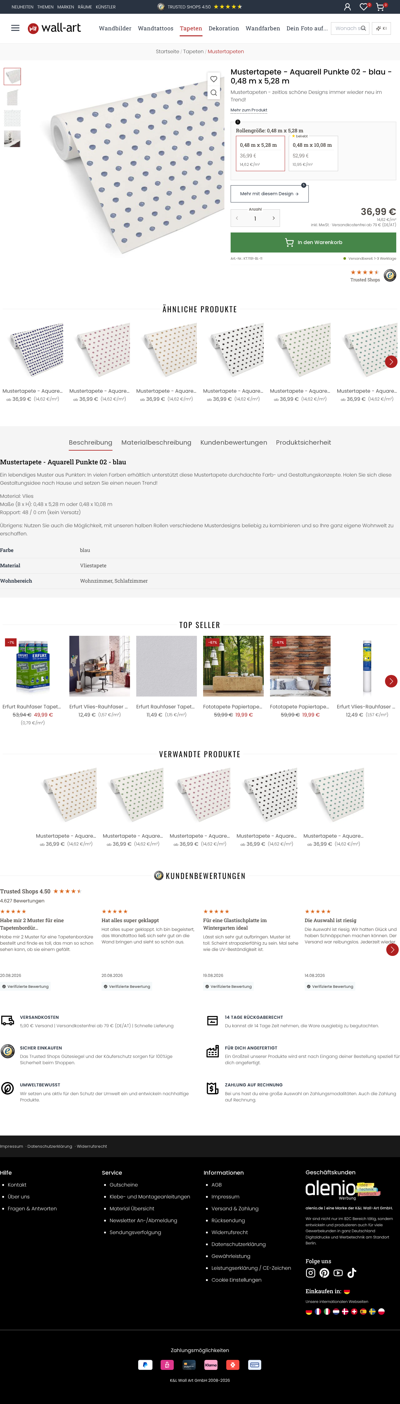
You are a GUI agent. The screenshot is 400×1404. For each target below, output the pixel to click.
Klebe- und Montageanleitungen (150, 1196)
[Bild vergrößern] (214, 92)
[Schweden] (372, 1311)
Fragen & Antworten (32, 1208)
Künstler (106, 7)
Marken (65, 7)
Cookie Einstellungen (237, 1280)
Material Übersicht (132, 1208)
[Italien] (327, 1311)
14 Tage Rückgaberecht (254, 1017)
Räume (85, 7)
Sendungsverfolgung (135, 1232)
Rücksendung (228, 1220)
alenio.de (314, 1208)
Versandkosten (39, 1017)
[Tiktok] (352, 1273)
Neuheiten (23, 7)
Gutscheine (124, 1184)
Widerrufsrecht (92, 1146)
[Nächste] (391, 361)
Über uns (19, 1196)
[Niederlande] (336, 1311)
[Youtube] (338, 1273)
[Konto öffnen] (347, 7)
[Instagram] (311, 1273)
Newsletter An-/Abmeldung (143, 1220)
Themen (45, 7)
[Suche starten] (363, 28)
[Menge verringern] (237, 218)
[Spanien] (363, 1311)
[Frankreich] (318, 1311)
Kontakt (17, 1184)
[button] (125, 167)
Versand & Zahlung (235, 1208)
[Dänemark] (345, 1311)
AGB (217, 1184)
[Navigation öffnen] (15, 28)
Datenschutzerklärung (50, 1146)
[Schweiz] (354, 1311)
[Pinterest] (324, 1273)
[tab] (90, 443)
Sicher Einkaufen (41, 1048)
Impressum (11, 1146)
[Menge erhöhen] (274, 218)
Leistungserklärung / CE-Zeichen (251, 1268)
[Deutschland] (309, 1311)
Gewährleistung (231, 1256)
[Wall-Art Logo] (54, 28)
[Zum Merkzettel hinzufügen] (214, 79)
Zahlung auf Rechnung (254, 1085)
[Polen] (381, 1311)
